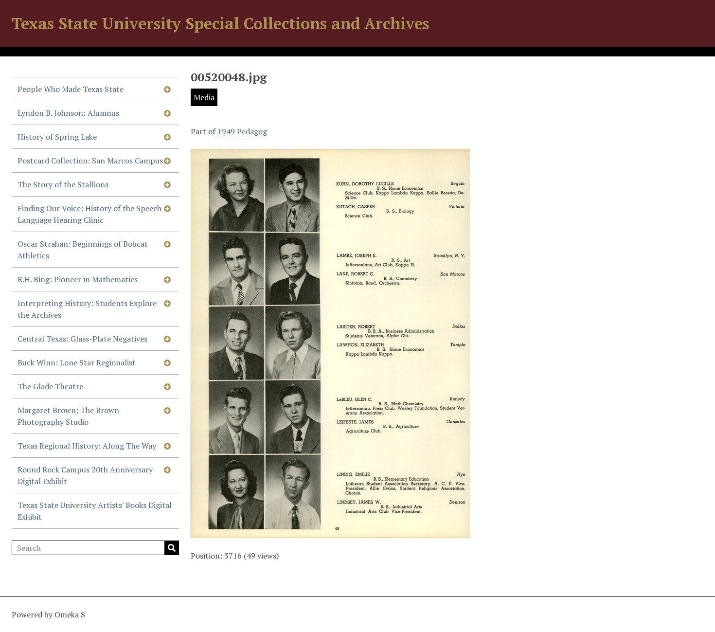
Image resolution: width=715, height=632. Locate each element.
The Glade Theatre (50, 386)
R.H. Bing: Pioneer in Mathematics (78, 279)
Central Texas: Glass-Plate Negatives (82, 338)
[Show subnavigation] (167, 89)
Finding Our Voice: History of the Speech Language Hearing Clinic (89, 214)
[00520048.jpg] (330, 532)
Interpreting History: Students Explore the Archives (87, 309)
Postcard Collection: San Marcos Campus (90, 160)
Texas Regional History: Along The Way (87, 445)
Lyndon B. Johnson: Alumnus (68, 113)
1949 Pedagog (242, 131)
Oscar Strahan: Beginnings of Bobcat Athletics (83, 249)
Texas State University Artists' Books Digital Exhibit (95, 511)
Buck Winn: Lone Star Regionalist (77, 362)
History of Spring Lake (57, 136)
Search (171, 548)
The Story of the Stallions (63, 184)
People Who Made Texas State (71, 89)
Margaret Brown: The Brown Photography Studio (68, 416)
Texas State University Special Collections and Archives (220, 23)
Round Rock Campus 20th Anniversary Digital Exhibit (85, 475)
